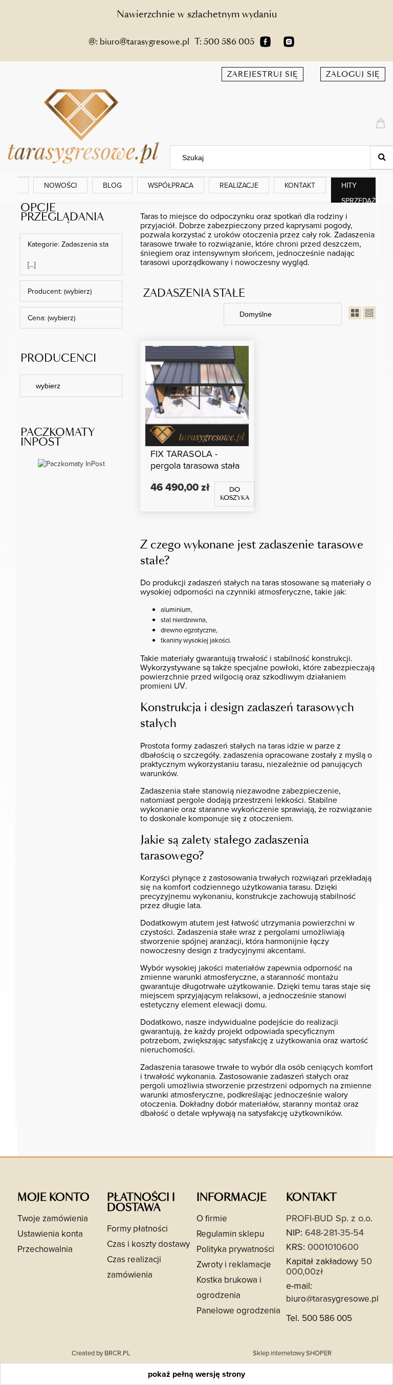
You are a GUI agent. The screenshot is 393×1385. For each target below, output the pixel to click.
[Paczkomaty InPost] (71, 463)
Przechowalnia (45, 1249)
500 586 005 (327, 1318)
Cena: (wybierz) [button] (51, 318)
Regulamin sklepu (230, 1233)
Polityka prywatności (235, 1249)
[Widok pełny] (369, 314)
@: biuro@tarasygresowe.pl (139, 42)
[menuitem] (60, 185)
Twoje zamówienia (52, 1218)
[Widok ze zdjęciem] (354, 314)
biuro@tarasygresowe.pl (332, 1298)
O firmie (211, 1218)
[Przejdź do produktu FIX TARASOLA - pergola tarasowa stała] (197, 396)
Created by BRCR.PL (101, 1352)
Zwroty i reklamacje (233, 1264)
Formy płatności (137, 1228)
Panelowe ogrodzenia (238, 1310)
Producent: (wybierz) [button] (60, 291)
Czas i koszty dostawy (148, 1244)
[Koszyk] (382, 122)
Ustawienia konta (50, 1233)
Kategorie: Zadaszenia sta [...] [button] (68, 254)
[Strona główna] (85, 125)
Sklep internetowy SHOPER (292, 1352)
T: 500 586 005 (224, 42)
